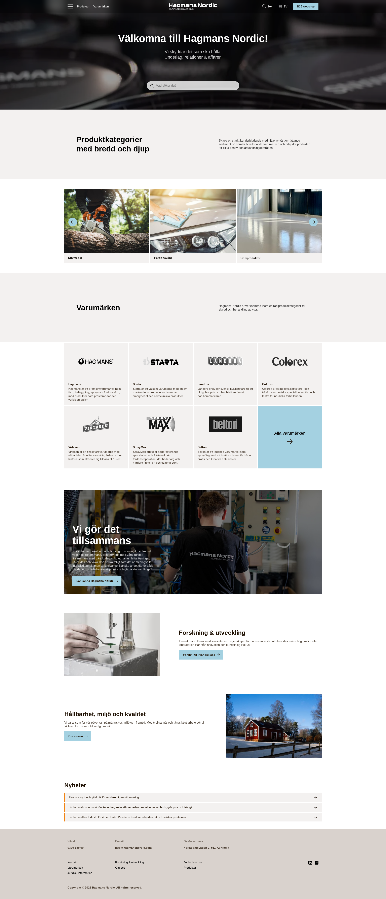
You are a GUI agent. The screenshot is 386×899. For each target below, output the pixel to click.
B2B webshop (306, 6)
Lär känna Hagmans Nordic (95, 580)
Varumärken (101, 6)
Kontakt (72, 862)
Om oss (120, 867)
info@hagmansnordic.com (133, 847)
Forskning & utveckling (129, 862)
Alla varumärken (290, 433)
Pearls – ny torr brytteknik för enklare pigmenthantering (104, 797)
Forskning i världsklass (199, 654)
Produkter (83, 6)
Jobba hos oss (193, 862)
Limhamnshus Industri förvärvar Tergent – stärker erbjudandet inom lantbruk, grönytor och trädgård (132, 807)
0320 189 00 (76, 847)
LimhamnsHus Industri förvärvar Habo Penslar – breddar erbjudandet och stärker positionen (127, 817)
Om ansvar (75, 736)
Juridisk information (80, 872)
